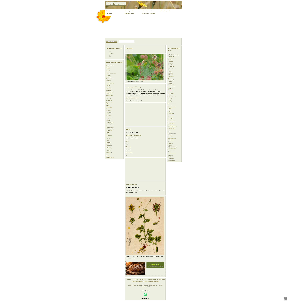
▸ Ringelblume (171, 113)
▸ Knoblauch (170, 63)
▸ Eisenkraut (108, 115)
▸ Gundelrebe (109, 135)
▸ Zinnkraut (170, 156)
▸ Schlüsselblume (171, 120)
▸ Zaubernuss (170, 155)
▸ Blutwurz (108, 90)
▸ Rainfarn (170, 108)
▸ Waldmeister (171, 140)
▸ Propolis (170, 101)
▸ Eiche (107, 113)
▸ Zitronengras (171, 158)
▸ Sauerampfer (171, 116)
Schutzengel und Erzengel (131, 279)
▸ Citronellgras (109, 98)
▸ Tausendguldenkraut (172, 126)
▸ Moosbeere (170, 83)
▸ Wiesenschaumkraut (172, 146)
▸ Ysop (169, 151)
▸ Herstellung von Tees (129, 11)
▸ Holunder (108, 150)
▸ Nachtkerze (170, 88)
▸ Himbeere (108, 147)
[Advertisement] (143, 26)
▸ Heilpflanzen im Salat (129, 13)
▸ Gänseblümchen (110, 127)
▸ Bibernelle (108, 87)
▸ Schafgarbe (170, 118)
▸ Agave (107, 68)
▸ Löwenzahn (170, 74)
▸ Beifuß (108, 82)
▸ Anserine (108, 72)
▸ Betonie (108, 85)
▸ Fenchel (108, 120)
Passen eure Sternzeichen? (137, 281)
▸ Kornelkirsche (171, 66)
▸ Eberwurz (108, 110)
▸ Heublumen (109, 145)
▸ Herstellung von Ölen (165, 11)
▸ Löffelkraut (170, 73)
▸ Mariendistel (171, 79)
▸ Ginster (108, 133)
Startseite (130, 285)
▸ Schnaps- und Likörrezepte (148, 13)
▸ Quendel (170, 105)
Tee (110, 51)
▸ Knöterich (170, 64)
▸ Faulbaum (108, 118)
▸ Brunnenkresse (109, 95)
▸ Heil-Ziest (108, 144)
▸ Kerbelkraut (170, 61)
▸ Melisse (170, 81)
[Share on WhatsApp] (145, 294)
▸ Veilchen (170, 135)
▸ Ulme (169, 131)
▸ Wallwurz (170, 141)
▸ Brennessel (108, 93)
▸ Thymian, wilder (172, 128)
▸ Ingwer (108, 155)
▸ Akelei (108, 70)
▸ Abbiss (108, 67)
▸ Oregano (170, 94)
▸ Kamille (170, 59)
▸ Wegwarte (170, 143)
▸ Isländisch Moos (110, 157)
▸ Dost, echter (109, 107)
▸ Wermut (170, 145)
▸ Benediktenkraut (110, 83)
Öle (110, 56)
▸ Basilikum (108, 80)
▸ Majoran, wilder (171, 84)
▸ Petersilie (170, 98)
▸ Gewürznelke (109, 130)
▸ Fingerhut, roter (110, 122)
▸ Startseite (108, 11)
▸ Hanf (107, 140)
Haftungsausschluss (153, 285)
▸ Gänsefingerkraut (110, 128)
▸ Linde (169, 71)
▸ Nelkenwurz (171, 89)
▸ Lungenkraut (171, 76)
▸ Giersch (108, 132)
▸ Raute (169, 110)
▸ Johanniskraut (171, 56)
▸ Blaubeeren (109, 88)
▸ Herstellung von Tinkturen (148, 11)
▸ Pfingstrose (170, 100)
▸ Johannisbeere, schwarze (173, 54)
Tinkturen (111, 53)
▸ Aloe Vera (108, 75)
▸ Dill (107, 103)
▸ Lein (169, 69)
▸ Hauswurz (108, 142)
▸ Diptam (108, 105)
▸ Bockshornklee (109, 92)
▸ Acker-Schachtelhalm (111, 73)
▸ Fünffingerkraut (110, 123)
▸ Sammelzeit (109, 13)
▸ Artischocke (109, 77)
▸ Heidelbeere (109, 138)
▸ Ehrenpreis (108, 112)
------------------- (110, 65)
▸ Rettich (169, 111)
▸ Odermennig (171, 93)
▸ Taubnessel (170, 125)
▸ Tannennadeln (171, 123)
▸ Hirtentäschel (109, 149)
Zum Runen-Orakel (160, 279)
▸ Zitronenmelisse (171, 160)
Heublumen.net (116, 4)
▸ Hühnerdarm (109, 152)
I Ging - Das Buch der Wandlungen (151, 281)
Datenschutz (145, 285)
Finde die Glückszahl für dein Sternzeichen (146, 279)
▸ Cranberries (109, 100)
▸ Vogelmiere (170, 136)
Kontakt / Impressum (137, 285)
